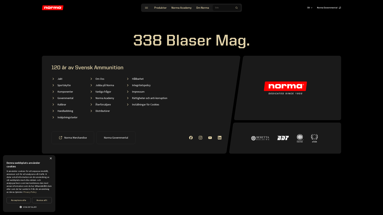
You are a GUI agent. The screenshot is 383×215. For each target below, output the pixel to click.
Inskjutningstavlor (67, 117)
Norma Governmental (327, 8)
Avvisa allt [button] (42, 200)
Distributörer (102, 111)
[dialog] (29, 183)
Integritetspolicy (141, 85)
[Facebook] (191, 137)
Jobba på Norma (104, 85)
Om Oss (99, 79)
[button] (29, 207)
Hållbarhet (138, 79)
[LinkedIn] (219, 137)
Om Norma (202, 8)
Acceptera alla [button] (18, 200)
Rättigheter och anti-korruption (149, 98)
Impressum (138, 92)
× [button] (51, 158)
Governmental (65, 98)
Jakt (59, 79)
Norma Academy (181, 8)
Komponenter (65, 92)
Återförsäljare (103, 104)
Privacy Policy (30, 192)
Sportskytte (64, 85)
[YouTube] (210, 137)
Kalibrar (61, 104)
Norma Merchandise (75, 138)
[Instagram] (200, 137)
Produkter (160, 8)
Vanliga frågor (103, 92)
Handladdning (65, 111)
